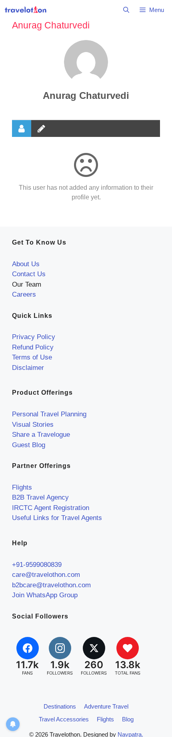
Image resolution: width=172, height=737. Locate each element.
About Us (26, 264)
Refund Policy (33, 347)
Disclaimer (28, 368)
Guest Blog (28, 445)
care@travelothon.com (46, 574)
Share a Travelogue (41, 434)
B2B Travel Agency (40, 497)
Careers (24, 294)
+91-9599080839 (37, 564)
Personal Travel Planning (49, 414)
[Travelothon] (25, 10)
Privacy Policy (33, 337)
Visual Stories (33, 424)
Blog (128, 719)
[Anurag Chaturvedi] (86, 62)
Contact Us (29, 274)
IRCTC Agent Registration (50, 508)
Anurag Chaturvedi (86, 95)
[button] (126, 10)
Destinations (60, 706)
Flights (22, 487)
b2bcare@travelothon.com (51, 585)
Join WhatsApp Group (45, 595)
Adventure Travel (106, 706)
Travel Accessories (64, 719)
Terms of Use (32, 357)
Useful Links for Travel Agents (57, 518)
